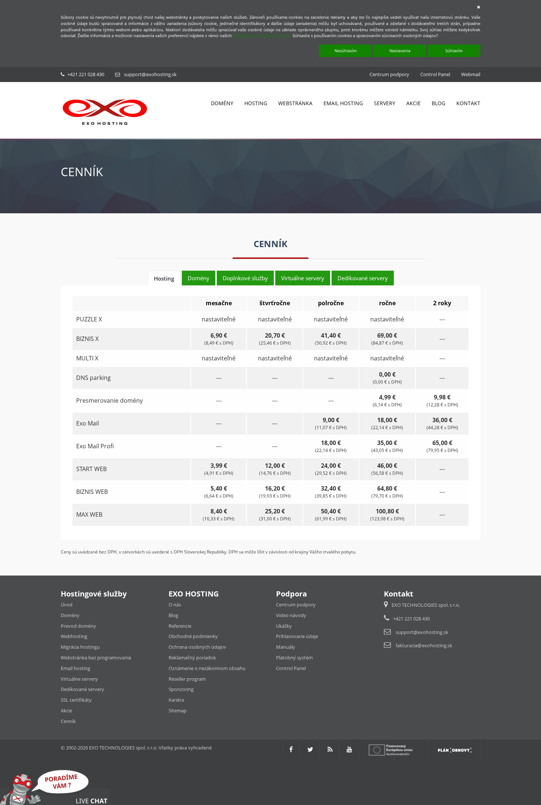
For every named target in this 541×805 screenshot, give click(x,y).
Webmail (470, 74)
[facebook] (291, 749)
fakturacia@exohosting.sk (424, 645)
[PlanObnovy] (455, 749)
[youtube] (349, 749)
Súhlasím (454, 50)
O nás (175, 604)
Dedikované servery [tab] (362, 278)
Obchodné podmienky (193, 636)
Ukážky (284, 626)
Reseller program (187, 679)
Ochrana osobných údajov (197, 647)
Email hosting (75, 668)
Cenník (68, 721)
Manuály (285, 647)
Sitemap (178, 710)
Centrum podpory (389, 74)
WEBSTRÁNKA (295, 103)
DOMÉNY (222, 103)
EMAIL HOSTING (343, 103)
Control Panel (435, 74)
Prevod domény (78, 626)
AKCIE (413, 103)
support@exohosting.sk (150, 74)
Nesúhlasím (346, 50)
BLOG (438, 103)
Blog (173, 615)
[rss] (330, 749)
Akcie (66, 710)
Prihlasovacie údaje (297, 636)
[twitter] (310, 749)
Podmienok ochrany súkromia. (262, 35)
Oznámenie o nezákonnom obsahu (207, 668)
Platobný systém (294, 657)
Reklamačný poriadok (192, 657)
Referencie (180, 626)
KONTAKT (468, 103)
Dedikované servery (82, 689)
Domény (70, 615)
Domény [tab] (198, 278)
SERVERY (384, 103)
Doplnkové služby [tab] (245, 278)
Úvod (67, 604)
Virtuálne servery (79, 679)
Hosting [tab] (164, 278)
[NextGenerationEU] (394, 749)
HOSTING (255, 103)
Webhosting (74, 636)
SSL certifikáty (76, 700)
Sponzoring (181, 689)
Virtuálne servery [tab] (302, 278)
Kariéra (176, 700)
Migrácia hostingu (80, 647)
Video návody (291, 615)
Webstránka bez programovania (96, 657)
